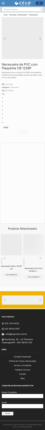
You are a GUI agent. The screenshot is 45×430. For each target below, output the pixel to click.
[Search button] (41, 9)
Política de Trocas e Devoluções (22, 361)
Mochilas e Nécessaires (18, 15)
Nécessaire (33, 15)
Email (4, 402)
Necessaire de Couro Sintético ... (34, 269)
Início (6, 15)
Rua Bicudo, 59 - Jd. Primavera (19, 339)
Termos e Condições (22, 365)
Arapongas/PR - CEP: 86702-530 (17, 342)
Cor (3, 94)
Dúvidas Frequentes (22, 357)
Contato (22, 374)
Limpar (5, 127)
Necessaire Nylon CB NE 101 (11, 267)
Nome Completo (9, 392)
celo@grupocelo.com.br (16, 334)
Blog (22, 378)
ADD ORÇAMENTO (11, 275)
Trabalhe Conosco (22, 370)
